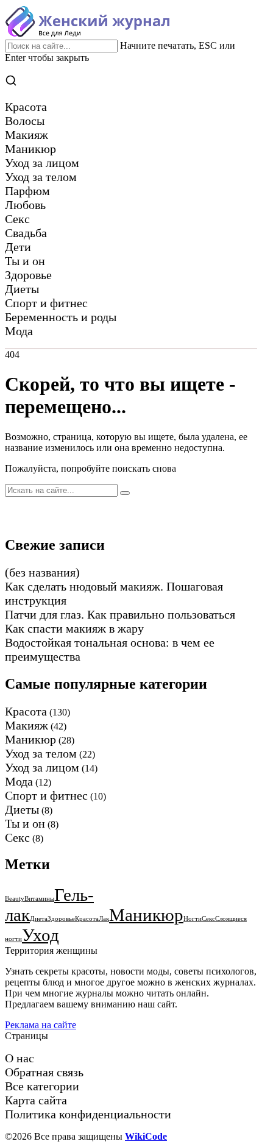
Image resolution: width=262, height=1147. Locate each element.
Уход (40, 935)
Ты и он (25, 823)
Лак (104, 918)
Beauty (14, 898)
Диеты (22, 809)
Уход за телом (41, 753)
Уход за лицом (42, 767)
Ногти (192, 918)
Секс (17, 837)
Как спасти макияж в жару (74, 628)
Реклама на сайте (40, 1025)
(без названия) (42, 572)
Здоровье (61, 918)
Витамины (39, 898)
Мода (19, 781)
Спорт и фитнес (46, 795)
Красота (26, 711)
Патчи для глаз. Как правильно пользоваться (120, 614)
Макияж (26, 725)
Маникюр (30, 739)
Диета (39, 918)
